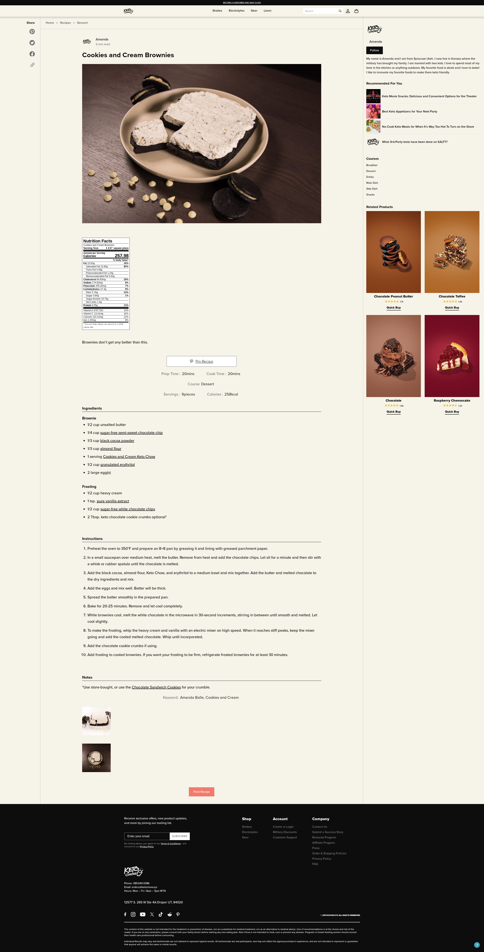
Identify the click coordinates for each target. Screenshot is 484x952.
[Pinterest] (178, 914)
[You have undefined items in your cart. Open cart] (356, 11)
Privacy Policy (146, 846)
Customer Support (285, 837)
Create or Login (283, 827)
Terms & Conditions (171, 843)
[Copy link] (32, 65)
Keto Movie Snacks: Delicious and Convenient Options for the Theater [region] (429, 96)
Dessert (82, 23)
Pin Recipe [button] (204, 361)
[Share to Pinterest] (32, 31)
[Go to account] (348, 11)
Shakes (247, 827)
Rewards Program (324, 837)
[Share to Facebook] (32, 54)
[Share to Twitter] (32, 42)
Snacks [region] (370, 195)
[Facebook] (125, 914)
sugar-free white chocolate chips (127, 509)
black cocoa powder (117, 440)
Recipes (65, 23)
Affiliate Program (323, 842)
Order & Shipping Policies (329, 853)
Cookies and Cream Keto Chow (129, 456)
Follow (374, 50)
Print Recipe (201, 792)
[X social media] (152, 914)
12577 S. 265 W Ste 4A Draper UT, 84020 (153, 902)
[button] (477, 945)
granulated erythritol (117, 464)
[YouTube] (142, 914)
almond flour (110, 448)
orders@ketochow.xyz (144, 887)
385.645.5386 (141, 883)
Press (315, 848)
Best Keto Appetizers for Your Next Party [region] (409, 111)
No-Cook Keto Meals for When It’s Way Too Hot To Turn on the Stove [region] (428, 126)
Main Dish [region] (372, 183)
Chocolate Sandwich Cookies (156, 687)
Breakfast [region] (371, 165)
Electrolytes (250, 832)
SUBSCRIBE (180, 836)
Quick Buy (394, 307)
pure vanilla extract (113, 501)
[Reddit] (170, 914)
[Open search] (340, 11)
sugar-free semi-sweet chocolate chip (131, 432)
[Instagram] (133, 914)
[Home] (128, 11)
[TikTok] (160, 914)
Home (50, 23)
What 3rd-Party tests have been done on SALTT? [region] (414, 142)
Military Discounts (285, 832)
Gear (245, 837)
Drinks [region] (370, 177)
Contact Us (319, 827)
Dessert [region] (371, 171)
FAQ (315, 864)
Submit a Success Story (327, 832)
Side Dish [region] (372, 189)
